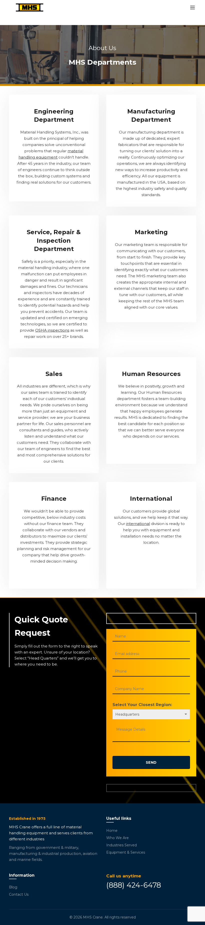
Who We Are (117, 838)
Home (112, 830)
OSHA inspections (52, 330)
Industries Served (121, 845)
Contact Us (18, 894)
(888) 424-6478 (133, 885)
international (138, 523)
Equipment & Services (125, 852)
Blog (13, 887)
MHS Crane (93, 917)
